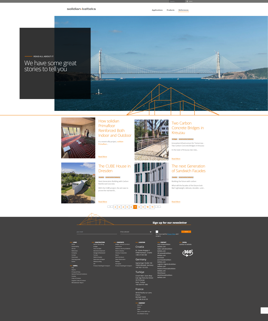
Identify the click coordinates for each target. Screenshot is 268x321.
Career (139, 307)
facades (101, 177)
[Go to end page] (159, 207)
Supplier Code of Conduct (79, 280)
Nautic (117, 255)
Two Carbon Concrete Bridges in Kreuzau (188, 127)
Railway (117, 261)
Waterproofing (97, 261)
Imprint (74, 269)
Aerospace (118, 263)
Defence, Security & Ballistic (122, 248)
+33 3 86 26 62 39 (142, 299)
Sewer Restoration (120, 259)
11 (152, 207)
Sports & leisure (119, 257)
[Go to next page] (156, 207)
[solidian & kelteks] (81, 8)
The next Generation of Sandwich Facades (188, 168)
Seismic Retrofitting (98, 244)
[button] (193, 8)
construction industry (186, 139)
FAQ (73, 267)
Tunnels (95, 255)
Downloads (75, 257)
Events (73, 261)
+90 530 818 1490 (142, 284)
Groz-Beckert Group (142, 313)
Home (73, 244)
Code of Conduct (76, 278)
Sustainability (75, 246)
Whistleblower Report (78, 282)
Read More (102, 156)
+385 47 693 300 (141, 255)
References (75, 251)
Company (74, 253)
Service (73, 248)
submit (186, 231)
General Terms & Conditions (79, 274)
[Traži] (183, 1)
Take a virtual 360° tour (143, 311)
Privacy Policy (171, 234)
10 (147, 207)
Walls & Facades (97, 257)
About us (139, 305)
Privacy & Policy (76, 272)
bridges (174, 139)
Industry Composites (121, 253)
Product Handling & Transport (101, 266)
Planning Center (76, 259)
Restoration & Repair (99, 259)
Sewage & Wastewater (99, 253)
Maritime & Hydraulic (99, 251)
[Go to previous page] (111, 207)
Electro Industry (119, 251)
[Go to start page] (108, 207)
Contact (74, 255)
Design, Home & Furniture (122, 244)
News (138, 309)
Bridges (95, 246)
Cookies (74, 276)
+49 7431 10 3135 (142, 267)
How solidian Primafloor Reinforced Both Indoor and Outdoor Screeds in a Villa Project (114, 132)
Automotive (118, 246)
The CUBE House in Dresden (114, 168)
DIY (94, 263)
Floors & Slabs (97, 248)
